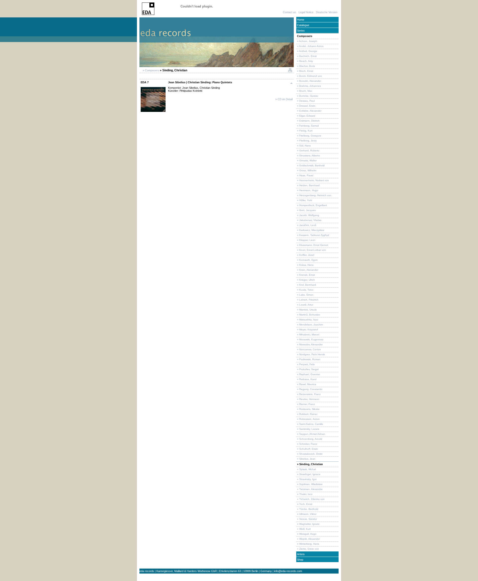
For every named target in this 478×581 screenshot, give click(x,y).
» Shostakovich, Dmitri (309, 453)
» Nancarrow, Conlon (308, 349)
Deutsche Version (326, 12)
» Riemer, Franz (305, 404)
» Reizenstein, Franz (308, 394)
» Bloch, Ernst (304, 71)
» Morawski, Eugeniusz (309, 339)
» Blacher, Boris (305, 66)
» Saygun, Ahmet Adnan (310, 434)
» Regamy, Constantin (309, 389)
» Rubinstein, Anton (308, 419)
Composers (304, 36)
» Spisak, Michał (306, 469)
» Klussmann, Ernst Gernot (312, 245)
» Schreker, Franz (306, 444)
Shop (299, 559)
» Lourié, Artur (304, 304)
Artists (300, 554)
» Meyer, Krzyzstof (307, 329)
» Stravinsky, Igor (306, 479)
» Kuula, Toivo (304, 289)
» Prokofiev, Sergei (307, 369)
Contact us (289, 12)
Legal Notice (306, 12)
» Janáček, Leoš (306, 225)
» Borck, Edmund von (309, 76)
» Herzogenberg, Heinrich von (313, 195)
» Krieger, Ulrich (305, 279)
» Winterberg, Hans (307, 543)
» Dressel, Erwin (305, 105)
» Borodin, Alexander (308, 81)
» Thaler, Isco (304, 494)
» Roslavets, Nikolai (307, 409)
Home (300, 19)
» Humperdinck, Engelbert (311, 205)
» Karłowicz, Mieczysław (310, 230)
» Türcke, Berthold (307, 509)
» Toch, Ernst (304, 504)
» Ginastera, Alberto (308, 155)
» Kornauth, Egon (307, 260)
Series (300, 30)
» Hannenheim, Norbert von (312, 180)
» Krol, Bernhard (306, 284)
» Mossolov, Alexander (309, 344)
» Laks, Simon (304, 294)
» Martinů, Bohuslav (308, 314)
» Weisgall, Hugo (306, 534)
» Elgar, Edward (305, 115)
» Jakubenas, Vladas (308, 220)
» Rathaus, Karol (306, 379)
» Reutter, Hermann (307, 399)
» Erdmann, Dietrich (308, 120)
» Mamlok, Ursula (306, 309)
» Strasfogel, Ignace (308, 474)
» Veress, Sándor (306, 519)
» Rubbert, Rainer (306, 414)
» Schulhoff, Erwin (307, 448)
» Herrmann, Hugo (307, 190)
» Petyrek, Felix (305, 364)
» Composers (150, 70)
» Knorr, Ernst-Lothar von (311, 250)
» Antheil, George (306, 51)
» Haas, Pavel (304, 175)
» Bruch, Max (304, 90)
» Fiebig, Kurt (304, 130)
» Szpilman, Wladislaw (309, 484)
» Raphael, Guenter (308, 374)
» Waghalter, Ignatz (307, 524)
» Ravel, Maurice (306, 384)
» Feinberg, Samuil (307, 125)
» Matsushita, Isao (307, 319)
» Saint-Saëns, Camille (309, 424)
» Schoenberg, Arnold (309, 439)
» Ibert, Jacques (306, 210)
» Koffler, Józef (305, 255)
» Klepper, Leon (305, 240)
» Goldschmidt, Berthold (310, 165)
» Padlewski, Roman (308, 359)
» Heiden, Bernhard (308, 185)
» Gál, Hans (303, 145)
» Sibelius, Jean (305, 458)
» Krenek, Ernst (305, 274)
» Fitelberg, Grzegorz (308, 135)
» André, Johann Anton (310, 46)
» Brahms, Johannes (308, 86)
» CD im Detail (284, 99)
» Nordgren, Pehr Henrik (310, 354)
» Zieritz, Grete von (307, 548)
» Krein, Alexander (307, 269)
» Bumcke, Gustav (307, 95)
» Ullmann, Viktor (306, 514)
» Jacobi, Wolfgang (307, 215)
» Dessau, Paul (305, 100)
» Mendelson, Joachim (309, 324)
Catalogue (302, 25)
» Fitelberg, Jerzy (306, 140)
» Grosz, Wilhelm (306, 170)
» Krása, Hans (304, 265)
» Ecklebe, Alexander (308, 110)
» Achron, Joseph (306, 41)
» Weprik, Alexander (308, 538)
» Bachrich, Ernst (306, 56)
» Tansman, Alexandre (309, 489)
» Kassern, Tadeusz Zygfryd (312, 235)
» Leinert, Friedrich (307, 299)
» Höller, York (304, 200)
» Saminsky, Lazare (307, 429)
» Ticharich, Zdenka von (310, 499)
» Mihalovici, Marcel (307, 334)
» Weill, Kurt (303, 529)
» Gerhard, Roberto (307, 150)
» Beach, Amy (304, 61)
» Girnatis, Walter (306, 160)
